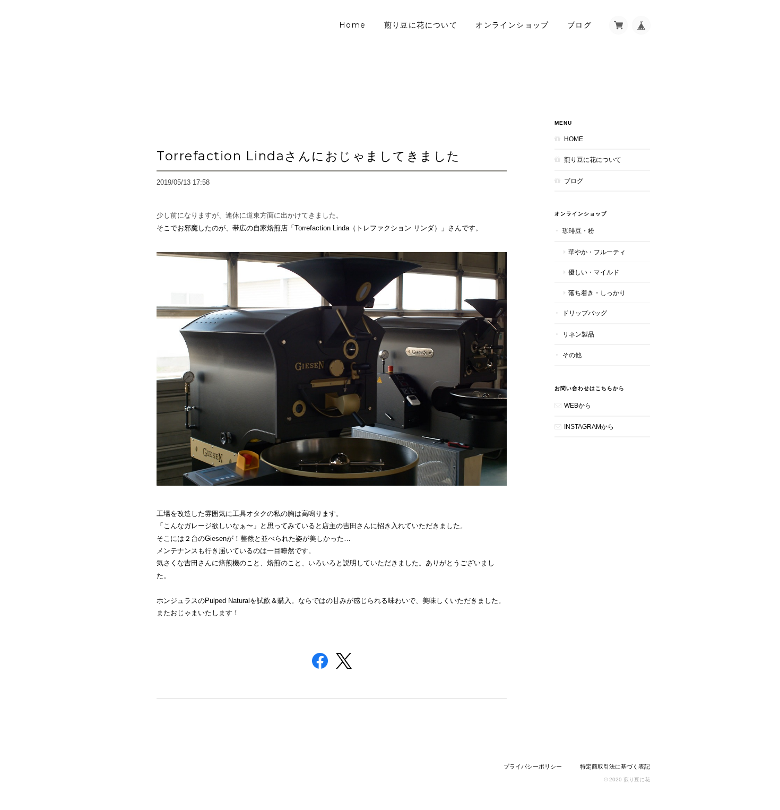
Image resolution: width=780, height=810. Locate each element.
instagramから (589, 426)
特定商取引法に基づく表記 (615, 766)
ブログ (579, 25)
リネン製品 (578, 334)
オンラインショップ (512, 25)
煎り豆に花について (421, 25)
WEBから (577, 405)
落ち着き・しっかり (597, 292)
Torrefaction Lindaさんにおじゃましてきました (309, 155)
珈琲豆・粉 (578, 230)
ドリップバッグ (584, 312)
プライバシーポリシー (533, 766)
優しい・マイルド (593, 272)
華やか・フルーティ (597, 251)
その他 (572, 354)
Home (352, 25)
